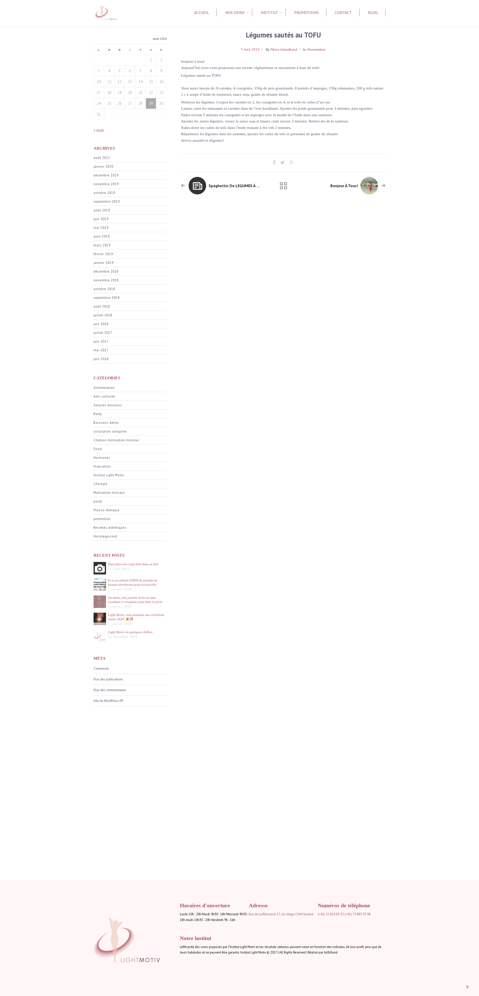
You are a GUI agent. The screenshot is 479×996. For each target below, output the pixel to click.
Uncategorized (105, 536)
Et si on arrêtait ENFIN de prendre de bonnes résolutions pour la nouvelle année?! (132, 582)
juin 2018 (101, 324)
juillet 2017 (103, 333)
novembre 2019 (106, 184)
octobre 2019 (104, 193)
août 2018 (102, 306)
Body (98, 414)
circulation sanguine (110, 431)
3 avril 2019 (250, 49)
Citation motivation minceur (116, 440)
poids (98, 501)
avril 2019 (102, 236)
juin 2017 (101, 341)
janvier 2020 (104, 166)
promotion (102, 519)
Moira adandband (284, 49)
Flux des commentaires (110, 690)
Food (98, 449)
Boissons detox (106, 423)
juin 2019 (101, 219)
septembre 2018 (107, 298)
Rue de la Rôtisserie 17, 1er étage (271, 914)
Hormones (102, 458)
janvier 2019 (104, 263)
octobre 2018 (104, 289)
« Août (99, 130)
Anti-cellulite (104, 396)
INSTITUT (269, 12)
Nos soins (234, 12)
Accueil (201, 12)
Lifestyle (101, 484)
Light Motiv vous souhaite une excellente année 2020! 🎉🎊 (136, 617)
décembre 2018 (106, 271)
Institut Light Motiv (109, 475)
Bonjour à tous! (344, 185)
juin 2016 (101, 359)
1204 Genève (304, 914)
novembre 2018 (106, 280)
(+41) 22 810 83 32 (331, 914)
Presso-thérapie (107, 510)
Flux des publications (108, 679)
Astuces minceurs (108, 405)
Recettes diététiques (110, 527)
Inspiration (102, 466)
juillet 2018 (103, 315)
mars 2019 (102, 245)
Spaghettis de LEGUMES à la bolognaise (245, 185)
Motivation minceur (109, 493)
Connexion (101, 668)
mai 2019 (101, 228)
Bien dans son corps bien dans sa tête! (133, 564)
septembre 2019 (107, 201)
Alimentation (104, 388)
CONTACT (343, 12)
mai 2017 (101, 350)
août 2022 (102, 158)
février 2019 (103, 254)
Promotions (306, 12)
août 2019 (102, 210)
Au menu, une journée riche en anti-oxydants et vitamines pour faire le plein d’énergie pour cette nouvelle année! (135, 600)
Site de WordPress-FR (108, 701)
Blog (373, 12)
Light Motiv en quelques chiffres (130, 632)
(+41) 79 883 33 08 (357, 914)
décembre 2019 (106, 175)
